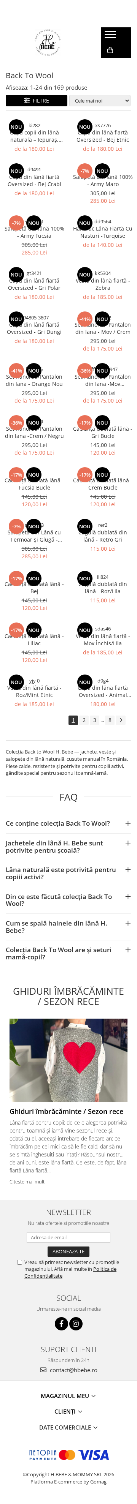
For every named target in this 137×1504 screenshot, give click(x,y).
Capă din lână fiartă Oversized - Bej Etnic (102, 136)
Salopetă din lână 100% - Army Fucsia (34, 232)
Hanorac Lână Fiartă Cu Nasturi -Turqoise (102, 232)
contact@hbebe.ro (72, 1370)
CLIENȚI (65, 1411)
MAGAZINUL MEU (66, 1396)
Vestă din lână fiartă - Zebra (103, 284)
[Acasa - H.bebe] (48, 42)
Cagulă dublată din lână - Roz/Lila (102, 587)
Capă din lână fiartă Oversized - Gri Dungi (34, 328)
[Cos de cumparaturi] (110, 50)
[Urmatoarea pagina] (121, 720)
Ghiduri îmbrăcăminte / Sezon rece (66, 1111)
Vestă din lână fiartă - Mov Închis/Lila (103, 639)
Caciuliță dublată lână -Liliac (34, 639)
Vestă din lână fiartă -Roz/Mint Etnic (34, 691)
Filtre (39, 100)
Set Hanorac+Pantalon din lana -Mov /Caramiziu (103, 380)
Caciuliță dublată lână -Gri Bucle (102, 432)
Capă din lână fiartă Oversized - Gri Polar (34, 284)
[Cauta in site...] (109, 65)
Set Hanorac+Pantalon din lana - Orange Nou (34, 380)
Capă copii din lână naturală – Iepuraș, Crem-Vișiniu (34, 136)
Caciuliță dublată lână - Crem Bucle (102, 484)
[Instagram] (76, 1323)
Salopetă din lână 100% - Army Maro (103, 180)
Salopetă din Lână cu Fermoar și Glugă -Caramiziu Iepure (34, 536)
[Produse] (111, 37)
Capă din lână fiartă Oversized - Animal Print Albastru (103, 691)
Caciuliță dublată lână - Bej (34, 587)
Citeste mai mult (27, 1181)
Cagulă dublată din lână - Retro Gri (102, 536)
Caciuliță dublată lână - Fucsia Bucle (34, 484)
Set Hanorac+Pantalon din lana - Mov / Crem (103, 328)
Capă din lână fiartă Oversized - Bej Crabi (34, 180)
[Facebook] (61, 1323)
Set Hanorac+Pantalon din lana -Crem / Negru (34, 432)
